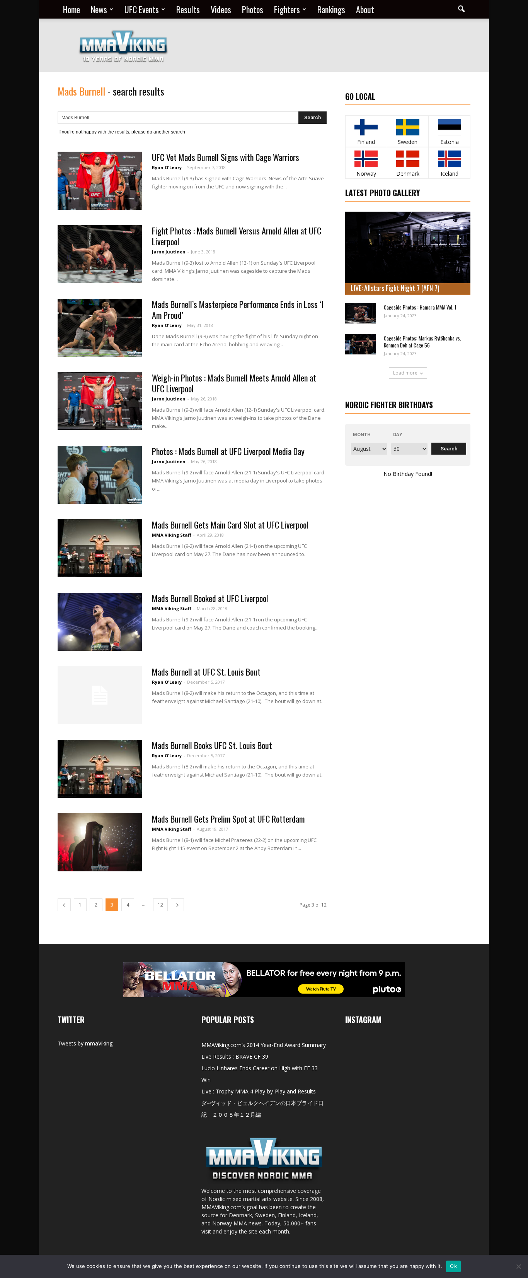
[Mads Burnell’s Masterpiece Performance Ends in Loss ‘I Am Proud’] (100, 328)
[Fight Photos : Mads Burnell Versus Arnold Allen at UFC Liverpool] (100, 254)
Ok (453, 1266)
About (365, 9)
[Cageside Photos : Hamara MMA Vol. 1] (360, 313)
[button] (461, 9)
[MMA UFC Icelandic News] (449, 159)
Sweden (407, 141)
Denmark (407, 173)
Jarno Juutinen (169, 252)
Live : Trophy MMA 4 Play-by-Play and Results (258, 1091)
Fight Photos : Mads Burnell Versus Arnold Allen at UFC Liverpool (236, 236)
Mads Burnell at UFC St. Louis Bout (206, 672)
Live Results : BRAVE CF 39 (234, 1056)
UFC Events (141, 9)
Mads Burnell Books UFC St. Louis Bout (212, 745)
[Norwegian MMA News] (366, 159)
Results (188, 9)
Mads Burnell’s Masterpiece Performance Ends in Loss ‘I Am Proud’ (238, 309)
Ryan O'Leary (167, 167)
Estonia (449, 141)
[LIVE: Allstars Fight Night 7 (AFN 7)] (407, 253)
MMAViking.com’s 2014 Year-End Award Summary (263, 1045)
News (99, 9)
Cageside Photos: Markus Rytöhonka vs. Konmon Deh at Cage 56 (422, 341)
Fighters (287, 9)
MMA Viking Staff (171, 535)
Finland (366, 141)
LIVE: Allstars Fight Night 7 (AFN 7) (395, 288)
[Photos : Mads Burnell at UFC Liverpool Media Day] (100, 475)
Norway (366, 173)
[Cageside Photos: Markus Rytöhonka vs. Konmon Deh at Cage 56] (360, 344)
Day (397, 434)
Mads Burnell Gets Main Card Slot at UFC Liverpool (230, 524)
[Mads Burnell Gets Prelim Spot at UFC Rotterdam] (100, 842)
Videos (221, 9)
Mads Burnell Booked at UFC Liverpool (210, 598)
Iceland (449, 173)
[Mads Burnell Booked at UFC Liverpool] (100, 622)
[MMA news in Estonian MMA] (449, 127)
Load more (405, 373)
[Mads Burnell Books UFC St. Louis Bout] (100, 769)
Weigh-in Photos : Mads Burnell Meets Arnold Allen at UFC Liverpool (234, 383)
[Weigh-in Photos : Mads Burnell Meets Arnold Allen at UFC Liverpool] (100, 401)
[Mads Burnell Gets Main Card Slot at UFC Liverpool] (100, 548)
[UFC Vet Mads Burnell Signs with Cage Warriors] (100, 181)
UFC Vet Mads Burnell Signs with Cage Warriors (225, 157)
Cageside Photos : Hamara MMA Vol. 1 (420, 307)
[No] (518, 1266)
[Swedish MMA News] (366, 127)
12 (160, 905)
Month (362, 434)
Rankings (331, 9)
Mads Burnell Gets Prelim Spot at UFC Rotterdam (228, 819)
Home (71, 9)
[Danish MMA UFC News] (408, 159)
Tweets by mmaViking (85, 1043)
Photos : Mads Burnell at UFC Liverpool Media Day (228, 451)
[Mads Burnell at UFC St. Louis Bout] (100, 695)
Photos (252, 9)
